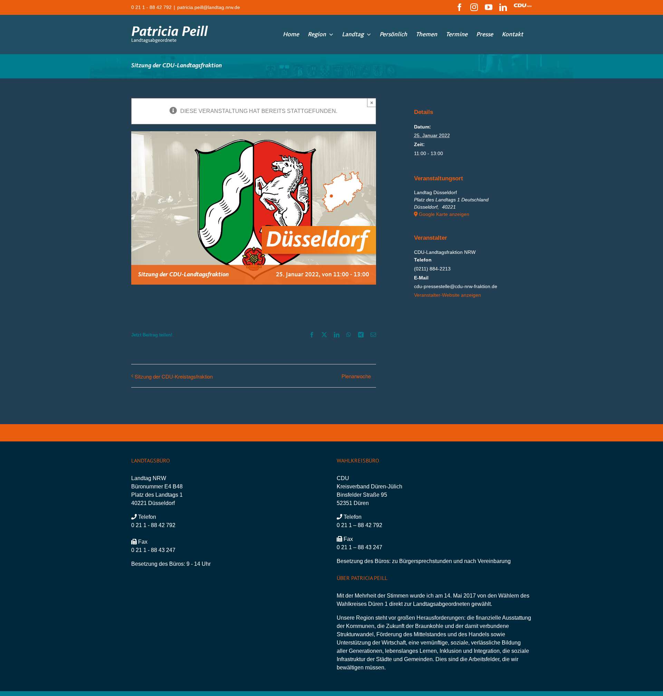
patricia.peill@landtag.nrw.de (208, 7)
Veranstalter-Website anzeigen (447, 295)
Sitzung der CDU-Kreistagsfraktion (174, 376)
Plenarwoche (356, 376)
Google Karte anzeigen (444, 214)
